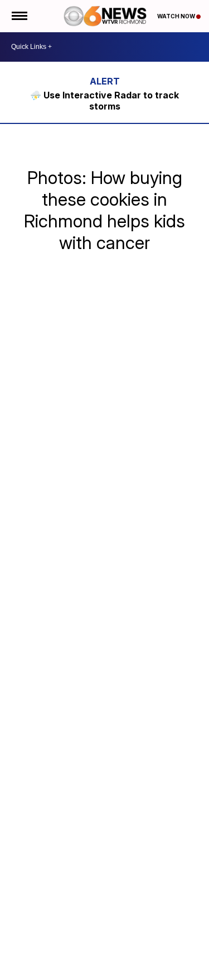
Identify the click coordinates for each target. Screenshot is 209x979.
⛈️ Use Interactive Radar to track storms (104, 101)
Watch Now (176, 16)
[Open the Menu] (18, 16)
